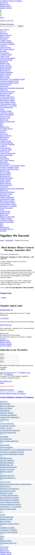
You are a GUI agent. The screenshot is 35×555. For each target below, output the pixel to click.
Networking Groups (6, 93)
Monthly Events (5, 118)
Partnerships (3, 39)
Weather (3, 297)
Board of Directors (5, 35)
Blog (1, 125)
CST (4, 259)
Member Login (4, 4)
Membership (4, 61)
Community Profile (6, 54)
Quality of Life (4, 56)
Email (2, 358)
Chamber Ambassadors (7, 97)
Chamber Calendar (6, 8)
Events (2, 109)
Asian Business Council (7, 98)
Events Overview (5, 116)
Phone (2, 362)
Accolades (3, 51)
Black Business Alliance (7, 100)
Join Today (3, 130)
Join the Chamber (5, 65)
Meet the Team (4, 37)
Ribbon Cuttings (5, 76)
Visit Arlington (4, 53)
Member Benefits (5, 69)
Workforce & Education (7, 91)
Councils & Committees (7, 44)
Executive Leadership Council (9, 81)
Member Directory (5, 6)
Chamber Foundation (6, 42)
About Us (3, 32)
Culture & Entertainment (7, 58)
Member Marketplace (6, 72)
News (2, 123)
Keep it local (4, 2)
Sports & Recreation (6, 60)
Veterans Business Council (8, 104)
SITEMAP (9, 374)
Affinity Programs (5, 74)
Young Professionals (6, 107)
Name (2, 354)
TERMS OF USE (25, 372)
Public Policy (4, 90)
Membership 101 (5, 70)
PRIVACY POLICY (6, 372)
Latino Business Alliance (7, 102)
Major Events (4, 120)
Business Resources (6, 67)
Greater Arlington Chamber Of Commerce (13, 393)
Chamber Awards (5, 40)
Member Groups (5, 95)
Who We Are (4, 33)
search (2, 17)
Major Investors (5, 77)
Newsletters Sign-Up (6, 128)
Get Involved (4, 86)
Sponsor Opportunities (7, 114)
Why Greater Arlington (7, 49)
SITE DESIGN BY (6, 381)
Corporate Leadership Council (9, 83)
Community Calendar (6, 113)
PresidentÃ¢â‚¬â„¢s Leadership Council (12, 79)
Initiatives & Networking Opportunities (12, 88)
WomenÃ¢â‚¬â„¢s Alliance (8, 106)
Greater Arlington (5, 47)
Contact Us (3, 46)
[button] (4, 30)
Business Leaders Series (7, 121)
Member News (4, 127)
